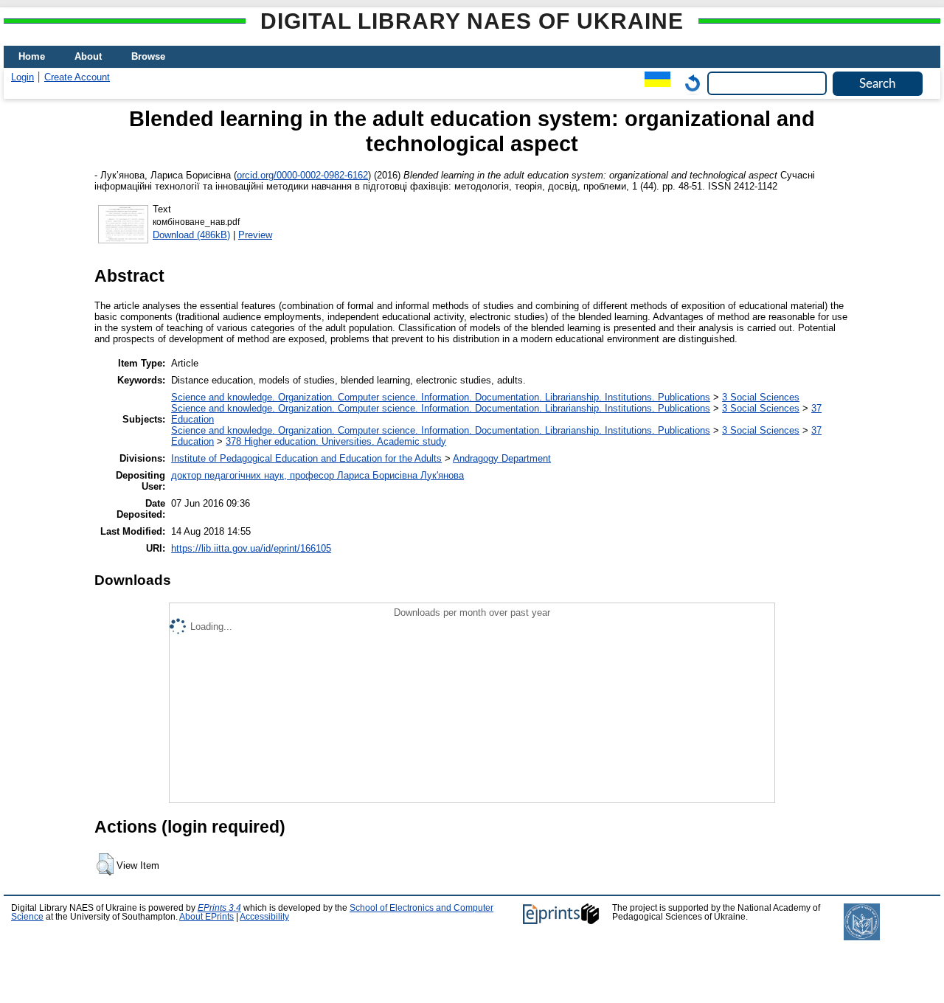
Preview (255, 234)
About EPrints (206, 916)
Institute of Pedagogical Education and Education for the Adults (306, 458)
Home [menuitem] (31, 56)
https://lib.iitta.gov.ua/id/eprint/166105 (251, 548)
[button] (105, 864)
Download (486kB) (191, 234)
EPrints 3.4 (219, 907)
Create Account (77, 77)
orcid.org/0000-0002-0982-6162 (302, 175)
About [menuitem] (88, 56)
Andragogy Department (502, 458)
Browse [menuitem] (148, 56)
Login (22, 77)
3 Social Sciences (760, 397)
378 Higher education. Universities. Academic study (336, 441)
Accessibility (264, 916)
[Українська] (653, 82)
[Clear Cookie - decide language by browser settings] (688, 82)
